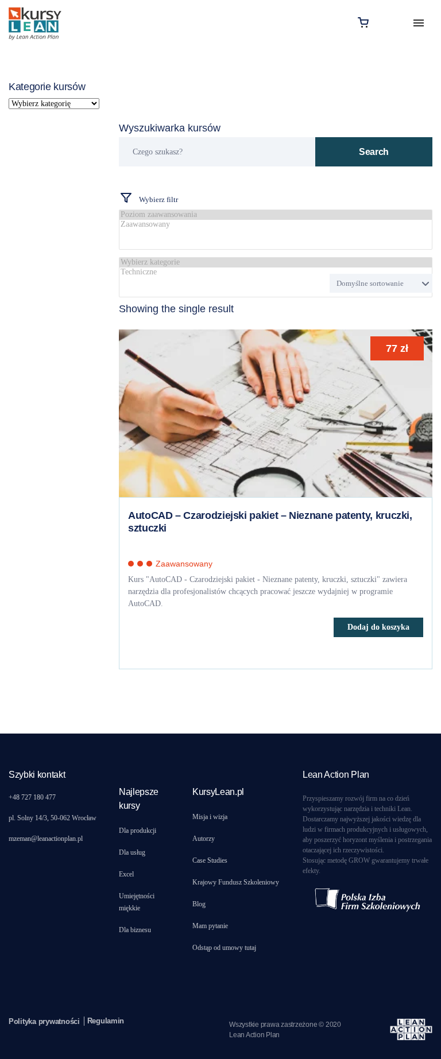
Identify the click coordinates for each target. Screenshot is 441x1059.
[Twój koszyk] (363, 22)
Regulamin (106, 1021)
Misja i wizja (209, 817)
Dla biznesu (135, 930)
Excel (126, 874)
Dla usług (132, 852)
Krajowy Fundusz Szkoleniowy (235, 882)
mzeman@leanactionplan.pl (46, 839)
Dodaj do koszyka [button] (378, 627)
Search (374, 152)
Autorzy (203, 839)
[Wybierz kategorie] (275, 262)
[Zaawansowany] (275, 225)
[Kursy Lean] (35, 22)
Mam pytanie (210, 926)
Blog (199, 904)
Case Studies (209, 860)
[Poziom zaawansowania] (275, 215)
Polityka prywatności (44, 1021)
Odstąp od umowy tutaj (224, 948)
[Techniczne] (275, 272)
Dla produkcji (137, 831)
